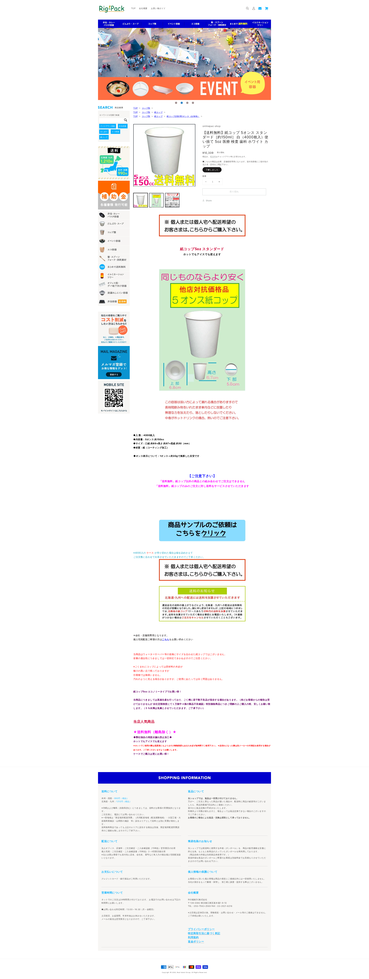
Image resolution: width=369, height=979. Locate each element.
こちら (165, 639)
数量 (204, 176)
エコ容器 (115, 132)
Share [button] (209, 200)
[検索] (125, 120)
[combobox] (110, 120)
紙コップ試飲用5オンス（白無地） (183, 116)
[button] (247, 8)
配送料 (213, 156)
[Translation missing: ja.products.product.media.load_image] (140, 200)
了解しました (212, 169)
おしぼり (104, 132)
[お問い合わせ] (260, 8)
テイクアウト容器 (107, 126)
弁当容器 (122, 126)
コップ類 (146, 108)
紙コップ (158, 112)
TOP (135, 108)
